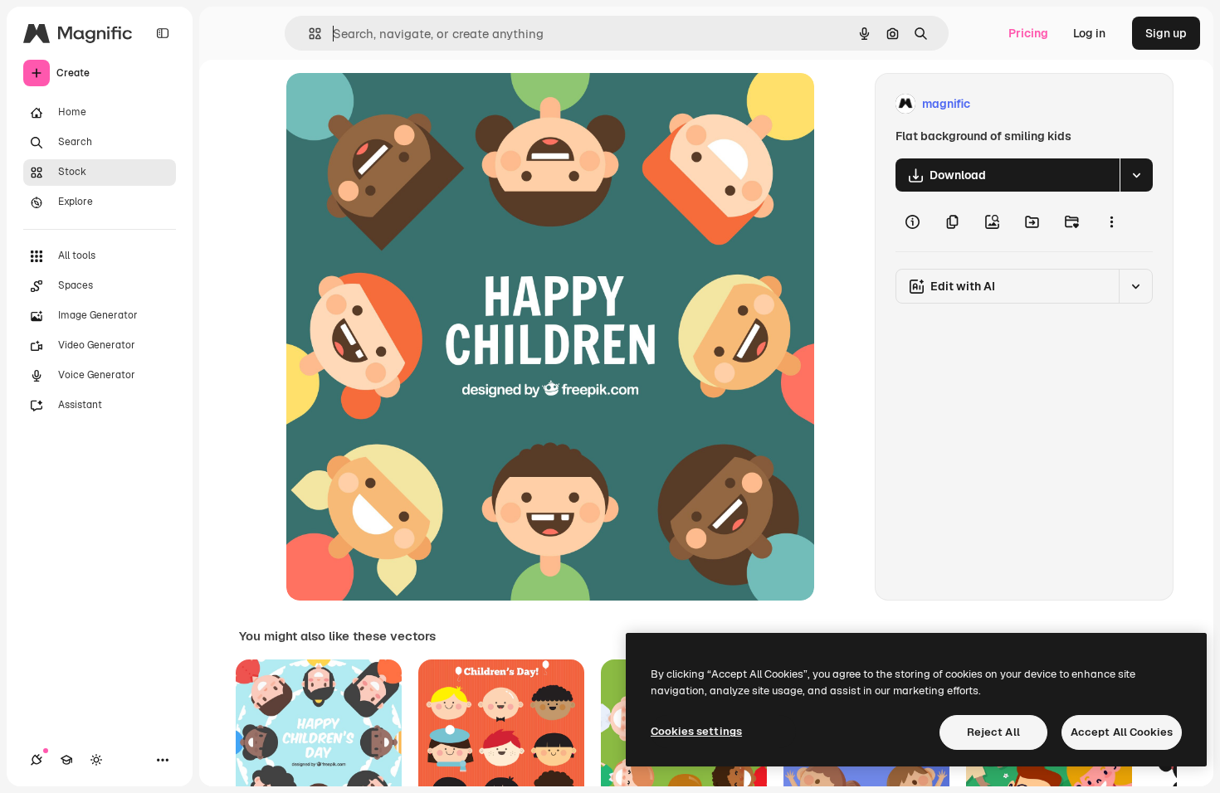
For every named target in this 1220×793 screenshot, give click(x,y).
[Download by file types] (1136, 175)
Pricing (1028, 33)
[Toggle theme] (96, 760)
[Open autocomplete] (308, 33)
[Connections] (36, 760)
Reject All (993, 732)
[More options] (1111, 221)
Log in (1089, 33)
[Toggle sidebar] (162, 33)
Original (392, 104)
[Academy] (66, 760)
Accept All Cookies (1122, 732)
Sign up (1166, 33)
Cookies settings (696, 731)
